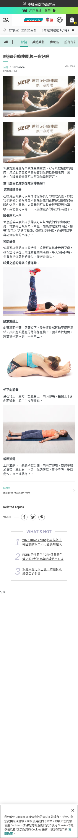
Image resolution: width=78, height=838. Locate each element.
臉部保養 (70, 42)
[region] (39, 821)
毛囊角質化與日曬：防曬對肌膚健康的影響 (42, 571)
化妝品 (54, 42)
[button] (72, 20)
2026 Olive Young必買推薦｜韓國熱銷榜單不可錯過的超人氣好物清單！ (42, 542)
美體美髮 (38, 42)
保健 (24, 42)
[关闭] (73, 810)
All (6, 42)
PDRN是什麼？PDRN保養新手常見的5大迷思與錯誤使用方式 (42, 556)
